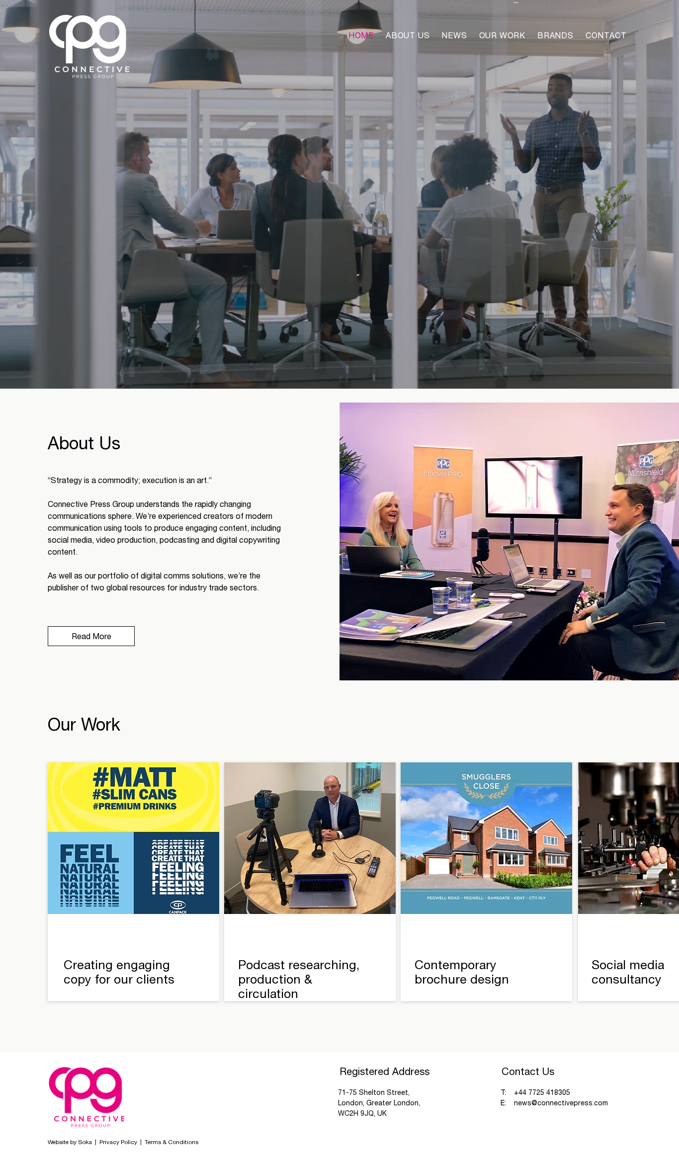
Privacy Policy (119, 1142)
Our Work (84, 724)
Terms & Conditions (171, 1142)
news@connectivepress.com (561, 1103)
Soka (85, 1142)
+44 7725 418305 (542, 1092)
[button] (555, 35)
